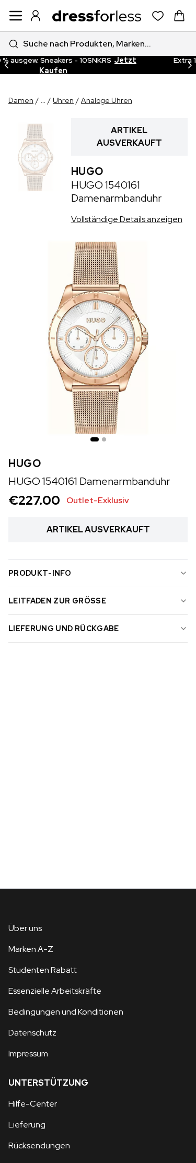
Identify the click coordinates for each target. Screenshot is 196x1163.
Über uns (25, 928)
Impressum (28, 1053)
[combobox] (98, 43)
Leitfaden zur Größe (57, 601)
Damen (20, 100)
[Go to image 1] (94, 439)
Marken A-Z (30, 949)
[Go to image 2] (104, 439)
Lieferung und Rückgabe (63, 628)
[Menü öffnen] (15, 15)
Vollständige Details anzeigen (126, 219)
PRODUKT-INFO (39, 573)
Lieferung (26, 1124)
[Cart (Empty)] (179, 15)
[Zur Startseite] (96, 16)
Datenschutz (32, 1032)
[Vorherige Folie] (6, 65)
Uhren (63, 100)
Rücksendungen (39, 1145)
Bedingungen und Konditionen (65, 1011)
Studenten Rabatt (42, 969)
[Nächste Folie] (189, 65)
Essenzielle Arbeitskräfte (54, 990)
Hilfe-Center (32, 1103)
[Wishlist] (158, 16)
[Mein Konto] (35, 15)
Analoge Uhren (106, 100)
